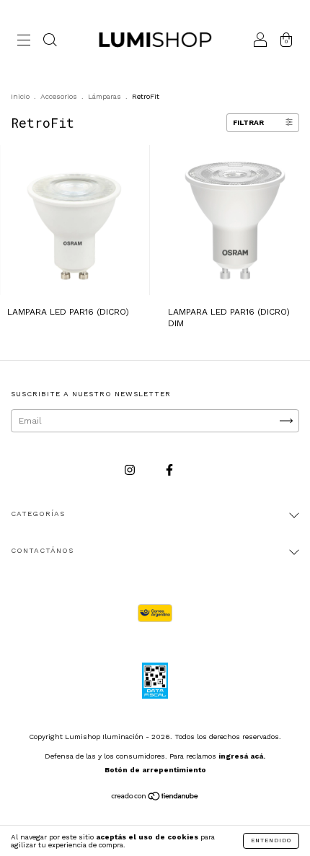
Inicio (20, 96)
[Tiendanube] (155, 798)
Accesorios (58, 96)
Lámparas (104, 96)
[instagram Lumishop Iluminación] (131, 470)
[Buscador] (50, 42)
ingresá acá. (241, 756)
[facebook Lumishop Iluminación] (169, 470)
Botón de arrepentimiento (155, 770)
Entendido (271, 840)
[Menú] (24, 42)
